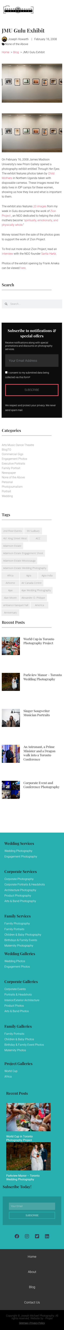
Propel (49, 1318)
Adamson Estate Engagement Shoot (23, 553)
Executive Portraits (13, 463)
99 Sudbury (33, 531)
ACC (38, 538)
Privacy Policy (37, 1323)
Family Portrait (11, 468)
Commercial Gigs (12, 454)
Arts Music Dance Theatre (18, 445)
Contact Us (32, 1302)
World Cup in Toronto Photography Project (38, 641)
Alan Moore (10, 597)
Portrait (6, 491)
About (32, 1272)
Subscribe (32, 390)
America (39, 605)
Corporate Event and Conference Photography (41, 785)
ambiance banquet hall (15, 605)
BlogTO (6, 449)
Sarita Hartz (48, 253)
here (23, 268)
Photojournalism (12, 486)
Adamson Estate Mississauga (19, 560)
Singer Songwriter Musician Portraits (36, 713)
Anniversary (10, 612)
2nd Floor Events (12, 531)
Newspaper (9, 472)
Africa (10, 575)
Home (32, 1256)
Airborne (10, 583)
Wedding (7, 496)
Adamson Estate (12, 545)
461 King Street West (15, 538)
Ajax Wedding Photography (36, 590)
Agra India (47, 575)
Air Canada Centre (32, 583)
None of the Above (16, 44)
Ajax (10, 590)
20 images (39, 206)
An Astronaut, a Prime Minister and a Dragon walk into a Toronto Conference (39, 753)
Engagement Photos (14, 458)
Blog (32, 1287)
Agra (28, 575)
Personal (7, 482)
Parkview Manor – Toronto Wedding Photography (42, 677)
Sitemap (23, 1323)
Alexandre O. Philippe (33, 597)
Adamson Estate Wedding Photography (24, 568)
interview (7, 253)
